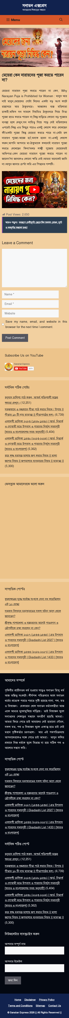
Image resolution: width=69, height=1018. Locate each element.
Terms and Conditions (20, 1005)
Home (18, 999)
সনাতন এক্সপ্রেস (34, 5)
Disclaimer (30, 999)
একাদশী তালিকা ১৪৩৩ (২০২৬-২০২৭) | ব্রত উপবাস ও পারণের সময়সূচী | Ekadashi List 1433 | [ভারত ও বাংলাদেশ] (34, 657)
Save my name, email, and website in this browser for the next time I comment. (36, 324)
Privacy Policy (47, 999)
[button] (61, 20)
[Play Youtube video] (34, 189)
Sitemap (40, 1005)
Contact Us (54, 1005)
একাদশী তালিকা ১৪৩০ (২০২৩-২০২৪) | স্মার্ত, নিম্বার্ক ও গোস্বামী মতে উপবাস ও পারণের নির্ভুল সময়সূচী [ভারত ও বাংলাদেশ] (34, 444)
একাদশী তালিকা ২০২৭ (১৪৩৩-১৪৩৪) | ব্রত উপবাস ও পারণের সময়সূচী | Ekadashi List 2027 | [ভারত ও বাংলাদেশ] (34, 640)
